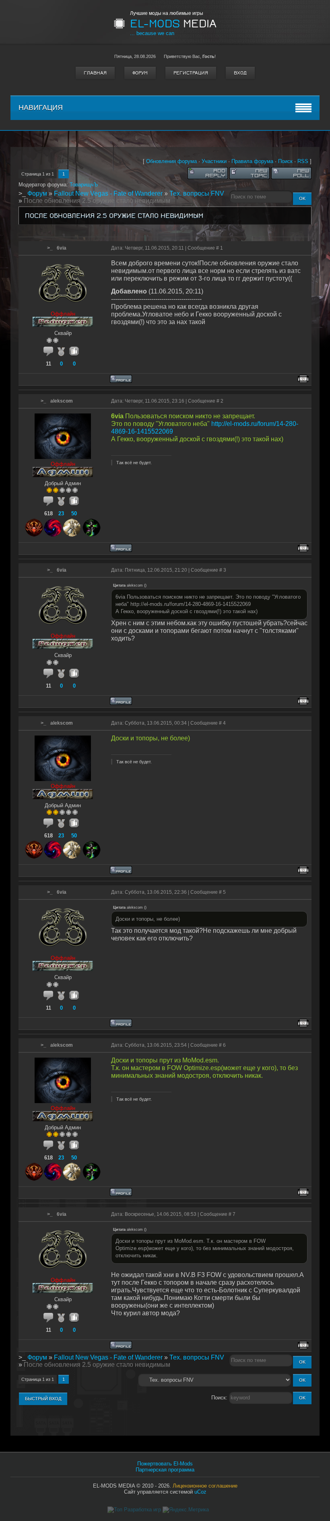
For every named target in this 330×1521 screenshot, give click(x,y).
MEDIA (173, 23)
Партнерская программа (165, 1470)
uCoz (200, 1492)
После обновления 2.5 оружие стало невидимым (97, 200)
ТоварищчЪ (84, 185)
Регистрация (190, 73)
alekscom (61, 401)
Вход (240, 73)
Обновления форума (171, 161)
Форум (140, 73)
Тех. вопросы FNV (196, 193)
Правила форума (252, 161)
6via (61, 248)
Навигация (41, 107)
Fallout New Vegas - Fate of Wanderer (108, 193)
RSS (302, 161)
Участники (214, 161)
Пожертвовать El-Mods (165, 1464)
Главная (95, 73)
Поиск (285, 161)
